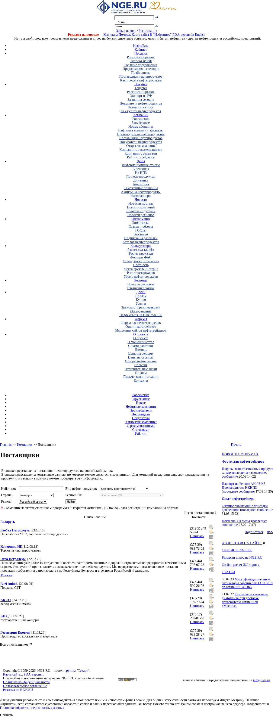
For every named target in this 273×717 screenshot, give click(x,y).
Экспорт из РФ (141, 61)
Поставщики (141, 414)
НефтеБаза (140, 45)
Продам (141, 296)
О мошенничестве (141, 342)
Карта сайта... (13, 674)
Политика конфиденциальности (26, 682)
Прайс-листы (140, 72)
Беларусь (7, 522)
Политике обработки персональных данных (32, 708)
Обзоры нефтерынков (141, 361)
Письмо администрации (140, 376)
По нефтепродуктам (140, 176)
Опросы (141, 373)
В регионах (140, 169)
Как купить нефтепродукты (141, 111)
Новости (141, 199)
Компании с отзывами (141, 153)
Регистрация (148, 30)
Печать (236, 444)
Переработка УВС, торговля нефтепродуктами (34, 534)
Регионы (140, 280)
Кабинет (141, 49)
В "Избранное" (161, 34)
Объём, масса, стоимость (141, 261)
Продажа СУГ (10, 587)
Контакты (110, 34)
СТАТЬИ (228, 572)
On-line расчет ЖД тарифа (241, 565)
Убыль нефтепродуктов (141, 276)
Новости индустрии (140, 211)
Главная (6, 444)
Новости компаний (141, 207)
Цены (141, 161)
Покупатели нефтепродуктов (141, 103)
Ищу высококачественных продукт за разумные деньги (247, 470)
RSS (270, 532)
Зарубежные (141, 122)
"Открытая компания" (141, 146)
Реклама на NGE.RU (18, 690)
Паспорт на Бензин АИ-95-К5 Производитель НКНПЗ (243, 485)
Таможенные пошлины (141, 188)
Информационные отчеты (141, 165)
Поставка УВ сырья (236, 521)
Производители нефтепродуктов (141, 134)
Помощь (125, 34)
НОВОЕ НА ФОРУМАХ (240, 454)
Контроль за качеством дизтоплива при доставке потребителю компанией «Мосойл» (245, 600)
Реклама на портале (83, 34)
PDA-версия (181, 34)
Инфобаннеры (140, 196)
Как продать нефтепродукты (141, 80)
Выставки (141, 234)
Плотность (141, 265)
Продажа (140, 53)
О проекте (140, 334)
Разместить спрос (141, 107)
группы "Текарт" (77, 670)
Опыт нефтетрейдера (140, 326)
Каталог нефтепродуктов (141, 242)
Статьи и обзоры (141, 226)
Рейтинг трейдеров (141, 157)
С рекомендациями (141, 426)
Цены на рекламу (141, 353)
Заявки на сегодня (141, 99)
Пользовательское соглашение (25, 686)
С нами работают (140, 346)
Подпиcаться (254, 532)
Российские (140, 119)
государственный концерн (19, 620)
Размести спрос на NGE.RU (242, 557)
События (140, 365)
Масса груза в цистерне (141, 269)
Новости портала (140, 203)
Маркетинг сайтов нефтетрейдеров (140, 330)
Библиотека (140, 222)
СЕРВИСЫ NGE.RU (237, 550)
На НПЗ (141, 172)
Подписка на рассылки (141, 238)
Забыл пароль (126, 30)
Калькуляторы (141, 246)
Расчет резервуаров (141, 272)
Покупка (140, 84)
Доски (140, 292)
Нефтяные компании (141, 406)
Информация (140, 219)
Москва (6, 575)
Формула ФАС (140, 257)
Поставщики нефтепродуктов (141, 76)
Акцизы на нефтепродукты (141, 192)
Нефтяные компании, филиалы (140, 130)
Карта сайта (140, 34)
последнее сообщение (239, 491)
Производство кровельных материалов (28, 636)
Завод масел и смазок (15, 604)
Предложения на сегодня (141, 69)
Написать (197, 536)
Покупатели (141, 418)
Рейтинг (141, 433)
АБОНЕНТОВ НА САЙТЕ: (242, 543)
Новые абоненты (140, 126)
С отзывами (141, 429)
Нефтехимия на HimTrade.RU (140, 315)
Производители (140, 410)
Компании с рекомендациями (140, 149)
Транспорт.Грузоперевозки (140, 307)
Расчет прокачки (141, 253)
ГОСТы (140, 230)
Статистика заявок (140, 288)
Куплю (141, 299)
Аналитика (141, 184)
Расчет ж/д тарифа (141, 249)
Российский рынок (141, 57)
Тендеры (141, 88)
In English (198, 34)
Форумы (141, 319)
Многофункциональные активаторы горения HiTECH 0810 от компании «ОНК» (247, 583)
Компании (140, 115)
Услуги (141, 303)
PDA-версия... (34, 674)
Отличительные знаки (141, 369)
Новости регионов (140, 215)
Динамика (140, 180)
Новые (141, 402)
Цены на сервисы (141, 357)
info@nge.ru (261, 680)
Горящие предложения (140, 65)
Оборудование (140, 311)
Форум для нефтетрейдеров (141, 323)
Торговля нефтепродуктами (20, 550)
